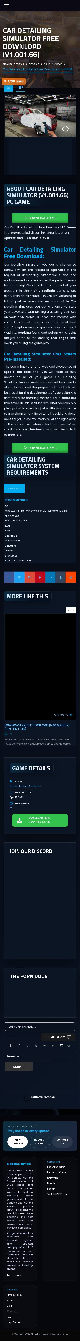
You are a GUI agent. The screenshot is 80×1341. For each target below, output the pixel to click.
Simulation (34, 786)
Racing (23, 786)
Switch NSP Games (58, 1194)
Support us (62, 1141)
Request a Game (56, 1172)
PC (10, 734)
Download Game (42, 218)
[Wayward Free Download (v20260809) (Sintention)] (40, 667)
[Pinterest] (40, 577)
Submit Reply (55, 1037)
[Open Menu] (6, 5)
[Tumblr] (60, 577)
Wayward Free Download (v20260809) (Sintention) (37, 726)
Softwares (53, 1177)
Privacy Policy (14, 1294)
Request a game (40, 1141)
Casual (64, 715)
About (10, 1300)
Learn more (14, 1275)
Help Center (13, 1322)
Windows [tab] (14, 488)
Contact (12, 1311)
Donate (51, 1183)
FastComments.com (42, 1097)
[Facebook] (9, 577)
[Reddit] (71, 577)
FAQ (9, 1316)
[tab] (8, 87)
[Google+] (30, 577)
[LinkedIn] (50, 577)
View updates (17, 1141)
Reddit (51, 1188)
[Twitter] (19, 577)
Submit (18, 1067)
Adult (57, 715)
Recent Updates (56, 1166)
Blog (9, 1305)
